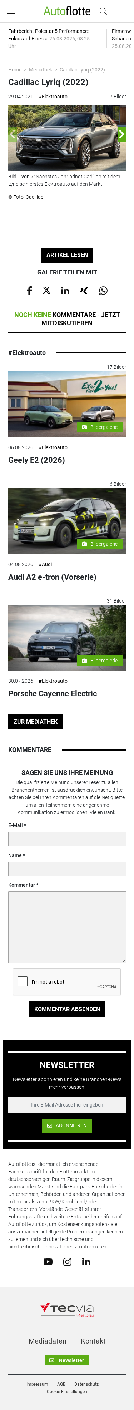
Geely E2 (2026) (36, 460)
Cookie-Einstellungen (67, 1391)
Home (14, 70)
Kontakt (93, 1341)
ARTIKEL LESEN (67, 255)
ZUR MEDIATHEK (36, 721)
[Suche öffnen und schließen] (101, 11)
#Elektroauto (53, 96)
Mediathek (40, 70)
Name (15, 855)
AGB (61, 1384)
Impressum (37, 1384)
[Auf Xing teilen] (84, 290)
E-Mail (15, 825)
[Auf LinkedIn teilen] (65, 290)
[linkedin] (86, 1261)
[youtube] (48, 1261)
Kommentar (21, 885)
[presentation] (12, 134)
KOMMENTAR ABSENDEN (67, 1009)
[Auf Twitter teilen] (46, 290)
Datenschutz (86, 1384)
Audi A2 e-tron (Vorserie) (52, 577)
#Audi (45, 564)
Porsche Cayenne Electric (52, 693)
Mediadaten (47, 1341)
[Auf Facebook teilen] (29, 290)
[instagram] (67, 1261)
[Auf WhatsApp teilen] (103, 290)
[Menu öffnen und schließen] (13, 11)
